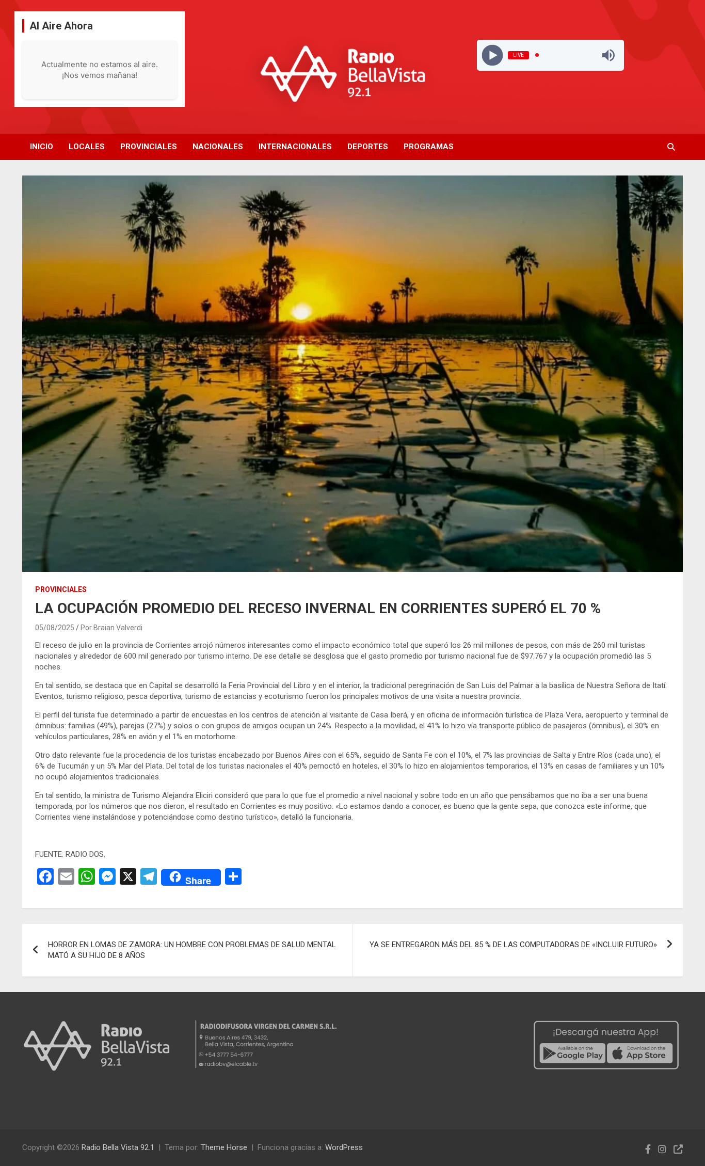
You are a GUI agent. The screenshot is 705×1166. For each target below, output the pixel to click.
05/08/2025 (54, 628)
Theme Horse (224, 1147)
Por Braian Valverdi (111, 628)
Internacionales (295, 146)
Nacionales (218, 146)
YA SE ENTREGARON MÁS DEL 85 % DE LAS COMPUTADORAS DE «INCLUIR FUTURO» (513, 944)
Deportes (367, 146)
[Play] (492, 55)
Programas (429, 146)
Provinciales (148, 146)
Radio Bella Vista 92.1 (118, 1147)
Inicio (41, 146)
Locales (87, 146)
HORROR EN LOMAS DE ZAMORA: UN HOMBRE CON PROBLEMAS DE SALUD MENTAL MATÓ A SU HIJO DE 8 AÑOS (192, 950)
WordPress (344, 1147)
